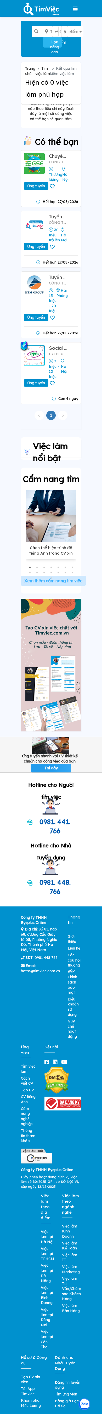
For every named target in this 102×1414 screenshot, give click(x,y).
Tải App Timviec (28, 1391)
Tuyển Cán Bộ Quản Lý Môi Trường (58, 277)
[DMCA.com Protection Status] (56, 1080)
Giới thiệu (72, 939)
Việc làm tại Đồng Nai (47, 1317)
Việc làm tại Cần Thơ (47, 1339)
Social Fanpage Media (58, 348)
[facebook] (47, 1062)
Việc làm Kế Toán (69, 1246)
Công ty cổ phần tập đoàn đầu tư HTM (58, 283)
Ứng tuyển (36, 186)
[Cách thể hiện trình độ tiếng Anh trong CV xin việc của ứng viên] (51, 516)
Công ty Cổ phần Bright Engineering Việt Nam (58, 222)
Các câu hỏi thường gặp (74, 963)
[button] (29, 567)
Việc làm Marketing (71, 1269)
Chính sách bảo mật (72, 985)
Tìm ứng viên (66, 1394)
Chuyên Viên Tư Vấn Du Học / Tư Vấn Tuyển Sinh (58, 156)
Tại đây (51, 768)
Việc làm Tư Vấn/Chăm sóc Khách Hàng (71, 1288)
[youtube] (65, 1062)
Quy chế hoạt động (72, 1029)
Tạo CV (27, 1090)
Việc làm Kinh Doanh (69, 1231)
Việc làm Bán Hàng (71, 1308)
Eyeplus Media (58, 354)
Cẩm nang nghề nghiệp (27, 1116)
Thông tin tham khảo (28, 1135)
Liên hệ (74, 948)
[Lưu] (53, 186)
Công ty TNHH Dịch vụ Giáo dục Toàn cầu (58, 162)
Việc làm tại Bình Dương (47, 1295)
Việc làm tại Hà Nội (47, 1236)
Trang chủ (30, 71)
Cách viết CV (27, 1081)
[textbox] (58, 31)
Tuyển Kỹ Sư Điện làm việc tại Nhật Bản (58, 217)
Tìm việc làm (42, 71)
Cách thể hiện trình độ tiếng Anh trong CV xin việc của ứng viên (51, 553)
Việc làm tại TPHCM (47, 1253)
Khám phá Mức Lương (31, 1403)
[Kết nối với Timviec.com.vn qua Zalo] (84, 1404)
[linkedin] (56, 1062)
